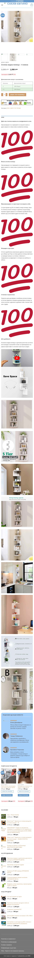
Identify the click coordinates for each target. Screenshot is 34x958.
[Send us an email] (22, 1)
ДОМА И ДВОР (5, 62)
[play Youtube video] (17, 358)
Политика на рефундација (9, 942)
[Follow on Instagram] (20, 1)
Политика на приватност (8, 939)
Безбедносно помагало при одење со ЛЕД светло (25, 787)
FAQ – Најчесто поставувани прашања (12, 951)
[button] (2, 5)
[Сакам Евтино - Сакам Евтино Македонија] (16, 5)
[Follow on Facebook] (17, 1)
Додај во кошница (17, 94)
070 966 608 (13, 1)
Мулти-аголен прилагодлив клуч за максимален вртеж (8, 787)
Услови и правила (6, 945)
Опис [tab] (2, 117)
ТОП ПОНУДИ (17, 108)
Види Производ (6, 795)
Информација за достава (8, 948)
